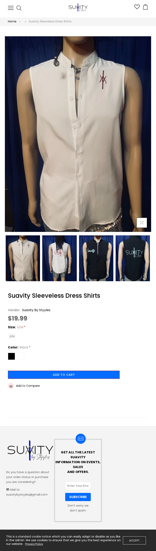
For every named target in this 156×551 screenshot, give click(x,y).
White (20, 356)
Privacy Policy (34, 544)
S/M (12, 336)
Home (12, 21)
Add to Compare (28, 386)
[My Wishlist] (137, 8)
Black (11, 356)
